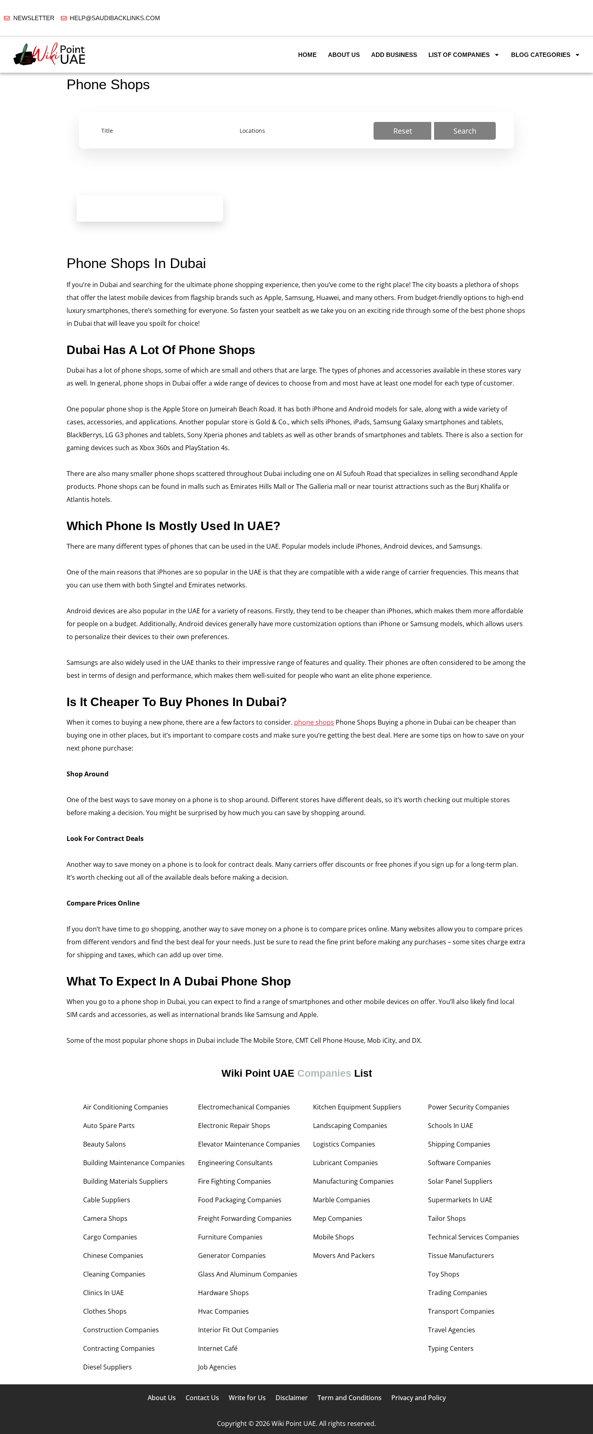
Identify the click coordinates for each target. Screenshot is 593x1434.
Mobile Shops (333, 1237)
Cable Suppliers (106, 1199)
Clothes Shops (105, 1311)
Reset (402, 131)
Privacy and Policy (418, 1397)
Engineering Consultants (235, 1162)
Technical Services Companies (473, 1237)
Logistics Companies (344, 1144)
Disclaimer (292, 1397)
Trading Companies (457, 1292)
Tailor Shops (447, 1218)
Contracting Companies (119, 1348)
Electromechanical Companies (244, 1107)
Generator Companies (232, 1255)
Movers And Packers (344, 1255)
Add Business (394, 54)
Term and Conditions (349, 1397)
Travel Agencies (451, 1329)
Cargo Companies (110, 1237)
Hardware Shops (223, 1292)
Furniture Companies (230, 1237)
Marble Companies (341, 1199)
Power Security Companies (468, 1107)
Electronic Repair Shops (234, 1125)
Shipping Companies (459, 1144)
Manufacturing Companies (353, 1181)
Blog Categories (540, 54)
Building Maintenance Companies (134, 1162)
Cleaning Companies (114, 1274)
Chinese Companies (113, 1255)
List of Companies (459, 54)
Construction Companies (121, 1329)
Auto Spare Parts (109, 1125)
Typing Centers (451, 1348)
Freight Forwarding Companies (245, 1218)
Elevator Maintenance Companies (249, 1144)
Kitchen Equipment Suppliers (357, 1107)
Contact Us (202, 1397)
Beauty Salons (104, 1144)
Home (307, 54)
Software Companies (459, 1162)
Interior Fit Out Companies (238, 1329)
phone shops (314, 722)
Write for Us (247, 1397)
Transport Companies (461, 1311)
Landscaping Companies (350, 1125)
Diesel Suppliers (107, 1367)
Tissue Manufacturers (461, 1255)
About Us (344, 54)
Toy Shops (443, 1274)
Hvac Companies (223, 1311)
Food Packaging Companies (240, 1199)
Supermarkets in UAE (460, 1199)
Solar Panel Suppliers (460, 1181)
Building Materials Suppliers (125, 1181)
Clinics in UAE (103, 1292)
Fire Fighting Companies (234, 1181)
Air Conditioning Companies (125, 1107)
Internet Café (218, 1348)
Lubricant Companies (345, 1162)
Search (464, 131)
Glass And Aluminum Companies (247, 1274)
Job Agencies (217, 1367)
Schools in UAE (450, 1125)
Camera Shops (105, 1218)
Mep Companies (337, 1218)
